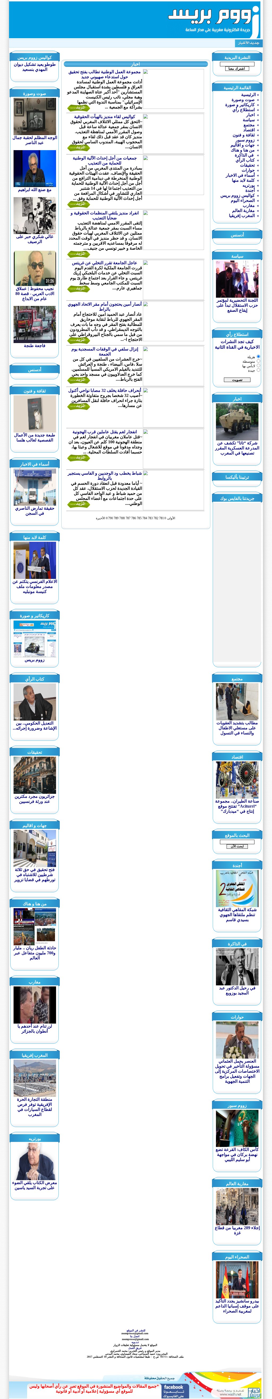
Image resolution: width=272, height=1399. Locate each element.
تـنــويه (136, 1342)
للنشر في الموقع (136, 1330)
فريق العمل (135, 1347)
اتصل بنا (135, 1336)
